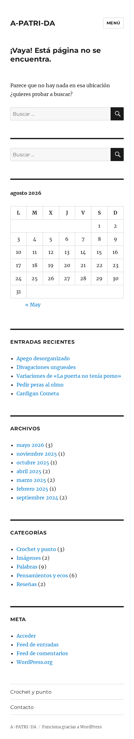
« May (33, 304)
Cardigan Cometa (38, 393)
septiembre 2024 (37, 497)
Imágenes (29, 558)
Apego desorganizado (43, 358)
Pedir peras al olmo (40, 385)
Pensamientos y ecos (42, 575)
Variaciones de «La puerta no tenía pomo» (69, 376)
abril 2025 (29, 471)
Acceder (26, 636)
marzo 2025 (31, 480)
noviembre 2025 (37, 454)
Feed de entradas (38, 644)
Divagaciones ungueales (46, 367)
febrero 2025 (32, 489)
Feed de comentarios (42, 653)
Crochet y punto (36, 549)
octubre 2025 (33, 462)
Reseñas (27, 584)
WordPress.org (35, 662)
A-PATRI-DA (32, 23)
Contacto (22, 707)
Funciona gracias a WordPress (72, 727)
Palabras (27, 567)
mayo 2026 (30, 445)
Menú (113, 22)
